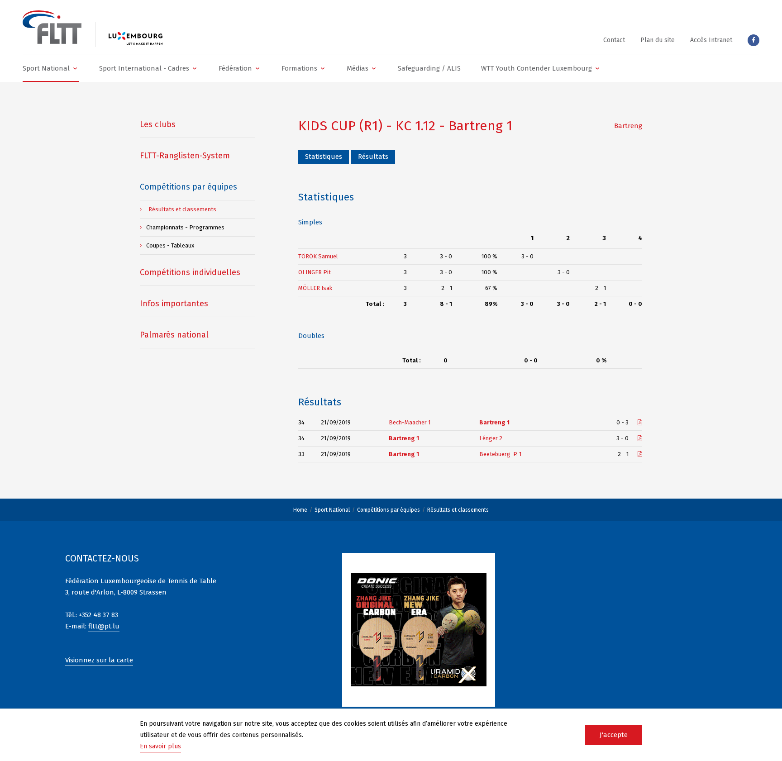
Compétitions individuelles (190, 272)
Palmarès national (174, 335)
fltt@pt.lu (103, 626)
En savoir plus (160, 746)
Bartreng (628, 126)
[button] (51, 68)
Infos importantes (174, 304)
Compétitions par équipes (388, 510)
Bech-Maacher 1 (409, 422)
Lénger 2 (490, 438)
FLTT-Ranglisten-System (185, 156)
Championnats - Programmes (185, 227)
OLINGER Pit (314, 272)
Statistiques (323, 156)
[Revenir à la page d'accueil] (52, 27)
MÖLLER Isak (315, 288)
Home (300, 510)
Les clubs (158, 124)
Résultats (373, 156)
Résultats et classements (458, 510)
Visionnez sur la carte (99, 660)
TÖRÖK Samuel (318, 256)
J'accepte (614, 735)
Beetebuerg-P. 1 (500, 454)
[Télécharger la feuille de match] (640, 422)
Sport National (332, 510)
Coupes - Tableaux (170, 245)
